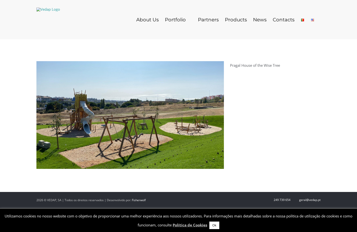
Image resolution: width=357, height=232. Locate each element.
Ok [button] (214, 225)
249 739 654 (281, 200)
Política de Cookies (190, 225)
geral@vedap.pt (309, 200)
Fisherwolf (139, 200)
